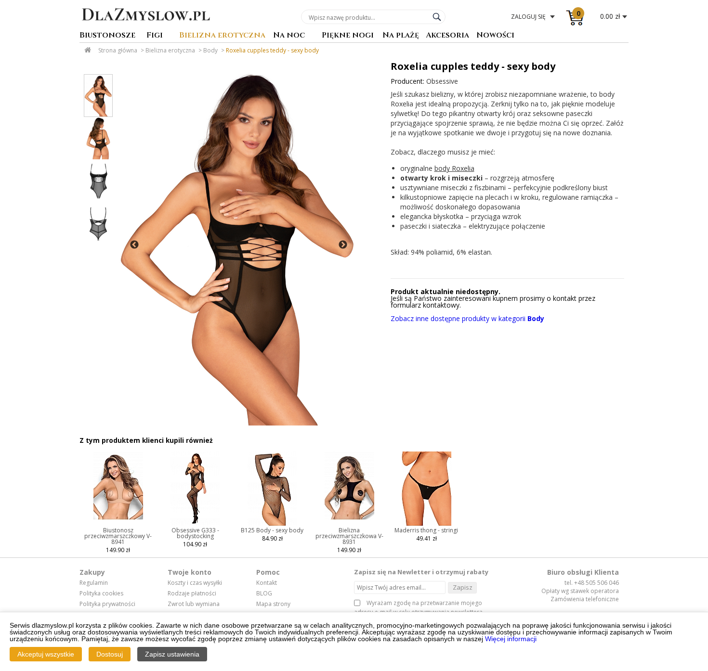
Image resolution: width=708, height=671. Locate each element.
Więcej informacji (511, 639)
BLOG (264, 593)
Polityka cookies (101, 593)
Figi (154, 35)
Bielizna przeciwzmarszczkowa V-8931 (349, 536)
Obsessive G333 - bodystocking (195, 533)
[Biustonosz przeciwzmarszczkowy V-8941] (118, 525)
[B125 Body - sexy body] (272, 525)
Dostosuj (109, 654)
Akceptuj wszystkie (45, 654)
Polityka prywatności (107, 604)
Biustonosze (107, 35)
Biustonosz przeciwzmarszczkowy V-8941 (118, 536)
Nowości (495, 35)
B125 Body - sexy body (272, 530)
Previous (134, 245)
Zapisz (462, 587)
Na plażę (400, 35)
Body (210, 50)
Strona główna (117, 50)
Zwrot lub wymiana (194, 604)
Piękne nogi (348, 35)
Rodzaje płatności (192, 593)
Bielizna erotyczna (222, 35)
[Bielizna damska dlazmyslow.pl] (145, 27)
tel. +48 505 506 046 (591, 583)
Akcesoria (447, 35)
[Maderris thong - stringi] (426, 525)
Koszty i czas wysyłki (195, 583)
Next (343, 245)
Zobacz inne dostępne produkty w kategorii (467, 318)
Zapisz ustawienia (172, 654)
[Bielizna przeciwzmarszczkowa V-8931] (349, 525)
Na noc (289, 35)
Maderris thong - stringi (426, 530)
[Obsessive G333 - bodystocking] (195, 525)
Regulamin (93, 583)
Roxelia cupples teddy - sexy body (272, 50)
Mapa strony (273, 604)
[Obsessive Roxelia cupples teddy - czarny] (238, 245)
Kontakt (266, 583)
